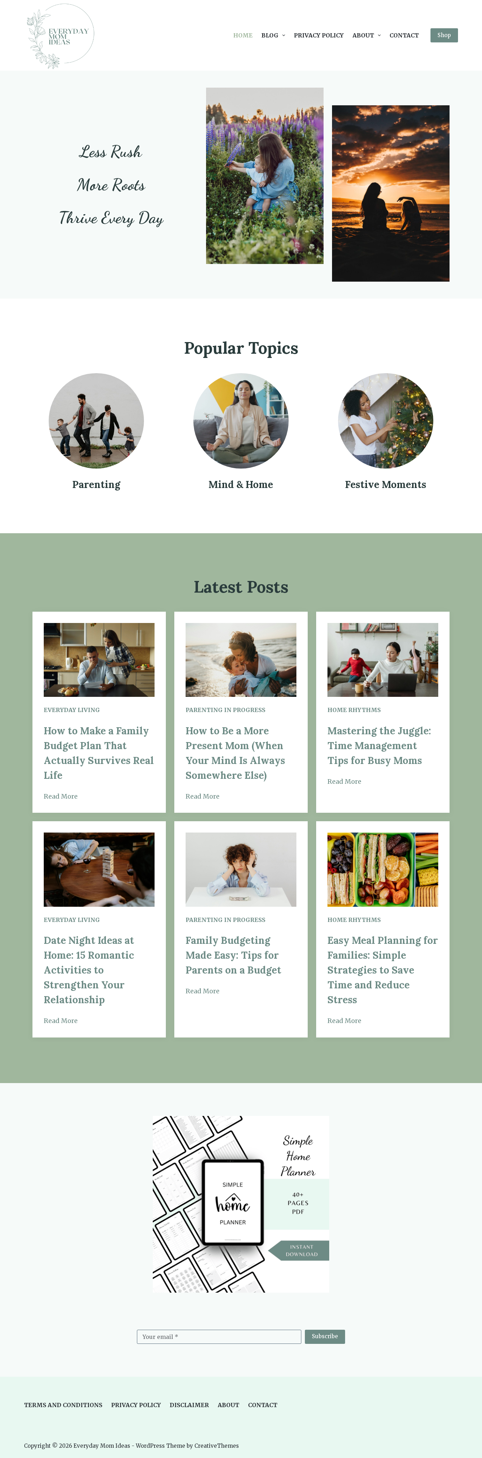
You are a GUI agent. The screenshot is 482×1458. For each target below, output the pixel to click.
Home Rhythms (354, 709)
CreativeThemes (216, 1445)
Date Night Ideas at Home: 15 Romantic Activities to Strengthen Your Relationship (89, 970)
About (363, 35)
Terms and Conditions (63, 1405)
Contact (404, 35)
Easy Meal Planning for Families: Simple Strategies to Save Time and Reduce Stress (382, 970)
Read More (61, 796)
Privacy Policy (319, 35)
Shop (444, 35)
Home (243, 35)
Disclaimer (189, 1405)
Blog (269, 35)
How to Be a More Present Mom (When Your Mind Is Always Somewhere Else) (235, 753)
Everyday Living (72, 709)
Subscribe (325, 1336)
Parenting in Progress (225, 709)
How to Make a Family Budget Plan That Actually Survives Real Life (99, 753)
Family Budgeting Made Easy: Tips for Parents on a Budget (233, 955)
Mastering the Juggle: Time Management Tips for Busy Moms (379, 745)
